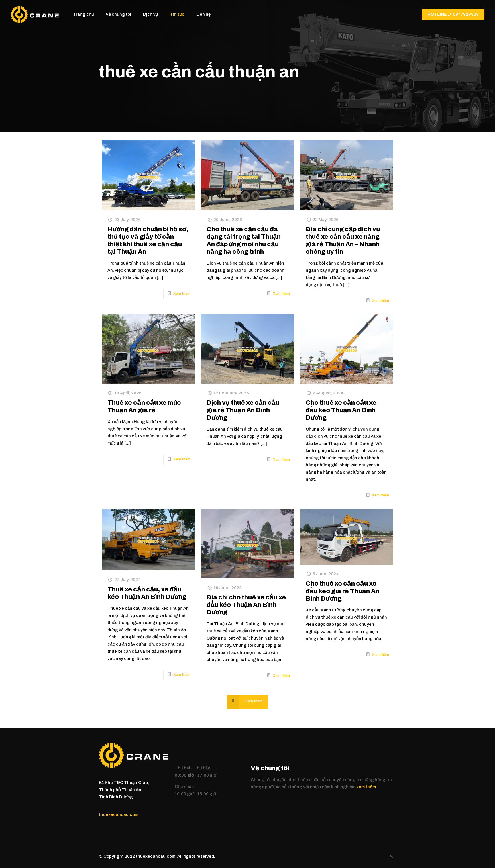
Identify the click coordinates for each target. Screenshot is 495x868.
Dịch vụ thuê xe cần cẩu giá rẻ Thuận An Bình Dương (243, 410)
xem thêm (366, 787)
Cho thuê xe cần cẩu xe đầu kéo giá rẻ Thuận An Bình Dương (342, 591)
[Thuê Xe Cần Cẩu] (34, 14)
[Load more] (247, 702)
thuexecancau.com (118, 814)
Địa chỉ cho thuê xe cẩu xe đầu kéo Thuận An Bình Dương (246, 605)
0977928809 (453, 14)
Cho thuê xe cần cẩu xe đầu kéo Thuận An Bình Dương (341, 410)
